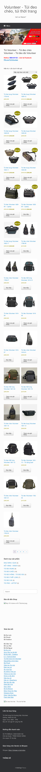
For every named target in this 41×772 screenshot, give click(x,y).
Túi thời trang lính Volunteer (12, 659)
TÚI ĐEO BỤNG (9, 569)
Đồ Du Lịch (7, 650)
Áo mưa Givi (8, 669)
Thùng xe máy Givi (10, 674)
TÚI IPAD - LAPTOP (10, 583)
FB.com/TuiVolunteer (11, 60)
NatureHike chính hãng (11, 661)
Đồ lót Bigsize (8, 689)
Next (39, 35)
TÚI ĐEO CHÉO (9, 571)
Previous (1, 35)
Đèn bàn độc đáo (9, 682)
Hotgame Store (8, 693)
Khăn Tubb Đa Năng (10, 695)
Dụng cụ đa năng (9, 676)
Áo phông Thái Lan (10, 671)
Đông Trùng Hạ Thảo (10, 691)
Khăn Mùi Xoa (8, 684)
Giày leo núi (7, 678)
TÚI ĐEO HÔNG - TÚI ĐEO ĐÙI (14, 574)
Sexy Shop (7, 686)
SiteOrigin (19, 768)
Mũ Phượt (7, 663)
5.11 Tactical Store (10, 657)
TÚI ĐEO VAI (8, 580)
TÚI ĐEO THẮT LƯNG (11, 577)
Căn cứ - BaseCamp (10, 680)
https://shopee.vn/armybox (16, 750)
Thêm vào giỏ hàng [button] (10, 104)
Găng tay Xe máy (9, 665)
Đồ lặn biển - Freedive (11, 654)
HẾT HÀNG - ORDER (10, 566)
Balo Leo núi (8, 667)
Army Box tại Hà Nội (10, 652)
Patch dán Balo (9, 697)
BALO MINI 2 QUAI (10, 563)
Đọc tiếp (26, 214)
